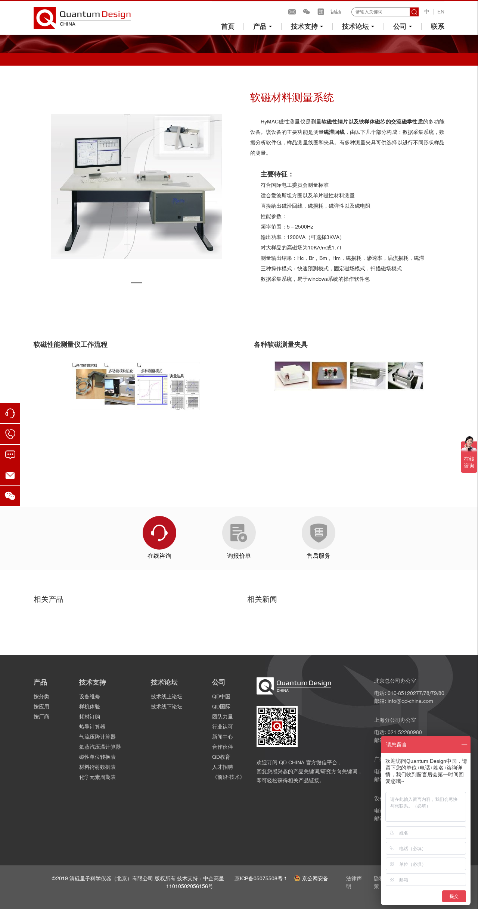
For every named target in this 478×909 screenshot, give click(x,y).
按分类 (41, 696)
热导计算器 (92, 727)
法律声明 (354, 882)
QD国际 (221, 707)
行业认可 (222, 727)
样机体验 (89, 707)
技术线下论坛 (166, 707)
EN (440, 12)
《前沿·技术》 (228, 777)
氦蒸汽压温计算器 (100, 747)
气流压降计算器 (97, 737)
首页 (228, 26)
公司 (400, 26)
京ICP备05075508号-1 (261, 878)
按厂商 (41, 717)
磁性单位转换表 (97, 757)
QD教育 (221, 757)
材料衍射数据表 (97, 767)
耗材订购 (89, 717)
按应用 (41, 707)
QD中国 (221, 696)
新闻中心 (222, 737)
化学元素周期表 (97, 777)
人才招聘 (222, 767)
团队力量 (222, 717)
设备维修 (89, 696)
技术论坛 (355, 26)
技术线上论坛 (166, 696)
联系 (437, 26)
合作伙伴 (222, 747)
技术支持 (304, 26)
